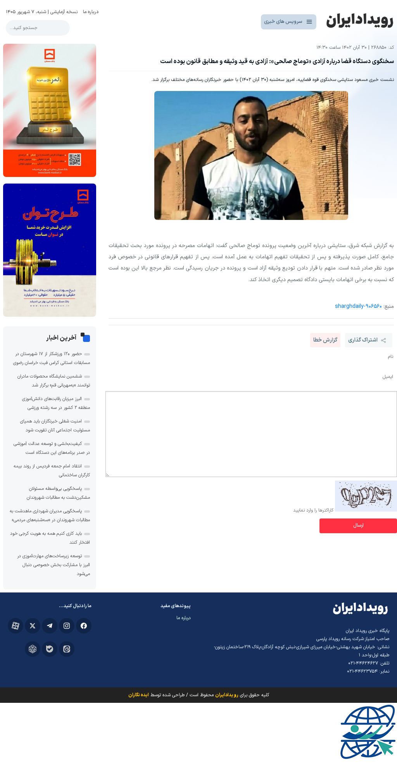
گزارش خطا (325, 340)
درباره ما (90, 12)
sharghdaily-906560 (358, 306)
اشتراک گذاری (363, 340)
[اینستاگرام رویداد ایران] (66, 626)
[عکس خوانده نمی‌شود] (366, 510)
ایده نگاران (138, 695)
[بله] (49, 649)
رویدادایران (226, 695)
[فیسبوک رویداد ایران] (83, 626)
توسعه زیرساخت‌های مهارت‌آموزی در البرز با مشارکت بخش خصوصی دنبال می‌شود (53, 565)
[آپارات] (15, 626)
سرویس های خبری (283, 22)
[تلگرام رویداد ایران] (49, 626)
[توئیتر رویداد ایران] (32, 626)
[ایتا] (66, 649)
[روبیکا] (32, 649)
